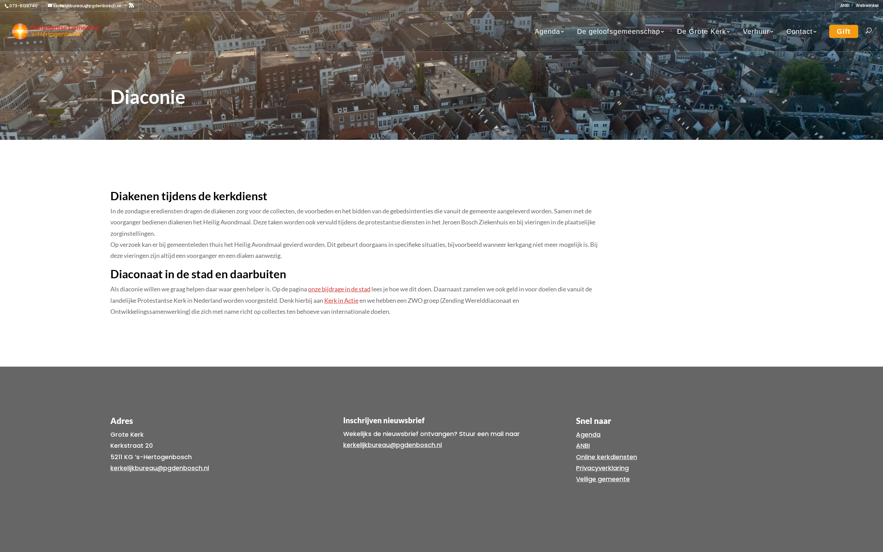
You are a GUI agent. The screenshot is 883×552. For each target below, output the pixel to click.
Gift (844, 31)
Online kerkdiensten (606, 457)
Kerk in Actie (341, 300)
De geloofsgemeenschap (618, 31)
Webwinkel (867, 5)
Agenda (547, 31)
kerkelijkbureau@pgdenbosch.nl (159, 468)
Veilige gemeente (603, 479)
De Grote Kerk (701, 31)
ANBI (845, 5)
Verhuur (756, 31)
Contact (799, 31)
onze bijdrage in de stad (339, 289)
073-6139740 (23, 6)
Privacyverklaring (602, 468)
